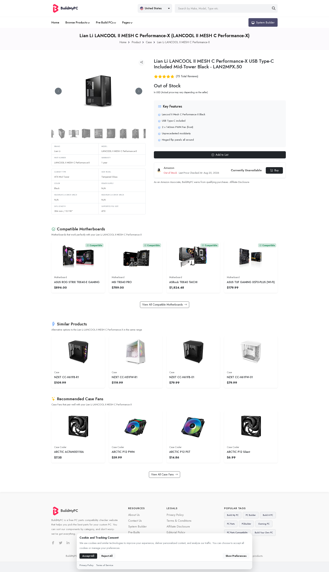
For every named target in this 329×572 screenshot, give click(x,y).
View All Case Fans (162, 474)
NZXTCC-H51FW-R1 (124, 377)
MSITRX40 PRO (122, 282)
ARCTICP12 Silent (238, 451)
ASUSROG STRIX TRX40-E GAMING (77, 282)
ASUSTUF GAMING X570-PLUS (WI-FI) (251, 282)
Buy (276, 170)
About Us (134, 515)
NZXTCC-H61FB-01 (181, 377)
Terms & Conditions (179, 521)
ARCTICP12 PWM (123, 451)
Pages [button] (126, 22)
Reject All (107, 556)
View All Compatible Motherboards (162, 305)
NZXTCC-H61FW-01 (240, 377)
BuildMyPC (69, 510)
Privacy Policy (175, 515)
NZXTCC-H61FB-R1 (66, 377)
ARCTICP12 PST (179, 451)
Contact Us (135, 521)
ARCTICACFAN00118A (69, 451)
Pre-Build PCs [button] (104, 22)
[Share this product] (141, 62)
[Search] (274, 8)
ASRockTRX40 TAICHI (183, 282)
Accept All (88, 556)
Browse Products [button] (76, 22)
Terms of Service (104, 565)
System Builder (137, 526)
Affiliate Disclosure (239, 182)
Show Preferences (236, 556)
